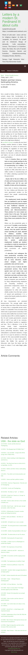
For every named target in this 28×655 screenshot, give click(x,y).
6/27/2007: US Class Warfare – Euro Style (11, 584)
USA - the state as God (13, 441)
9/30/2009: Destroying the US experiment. (12, 538)
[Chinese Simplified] (6, 8)
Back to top (14, 652)
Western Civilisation (12, 71)
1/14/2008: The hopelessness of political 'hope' (13, 561)
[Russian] (9, 8)
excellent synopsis (8, 142)
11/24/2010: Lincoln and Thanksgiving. (11, 488)
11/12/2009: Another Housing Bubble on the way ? (14, 531)
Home (3, 71)
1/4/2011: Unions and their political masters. (12, 479)
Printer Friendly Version (12, 75)
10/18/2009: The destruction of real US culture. (13, 534)
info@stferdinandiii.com (14, 648)
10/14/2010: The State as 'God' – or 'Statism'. (12, 492)
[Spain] (13, 5)
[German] (9, 5)
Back (2, 75)
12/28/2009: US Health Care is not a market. (12, 522)
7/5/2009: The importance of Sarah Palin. (11, 547)
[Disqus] (14, 377)
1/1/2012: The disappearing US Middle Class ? (12, 449)
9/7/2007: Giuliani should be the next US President (14, 575)
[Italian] (17, 5)
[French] (6, 5)
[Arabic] (21, 5)
